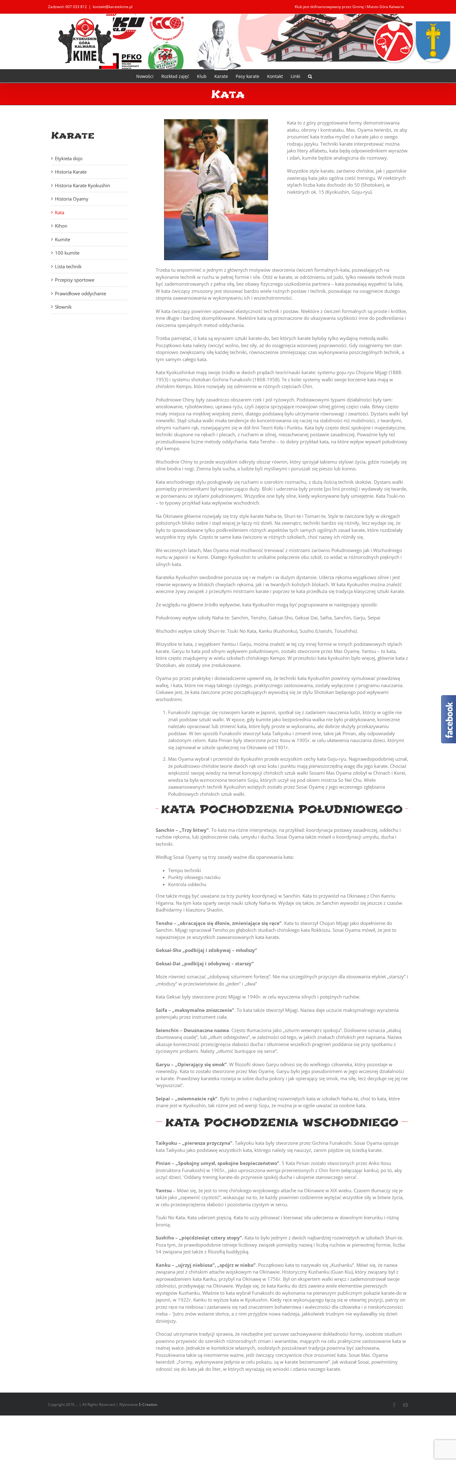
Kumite (62, 239)
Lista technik (68, 266)
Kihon (61, 226)
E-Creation (148, 1404)
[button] (310, 76)
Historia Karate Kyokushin (82, 185)
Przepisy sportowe (74, 280)
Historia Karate (71, 172)
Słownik (63, 307)
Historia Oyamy (71, 199)
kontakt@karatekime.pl (112, 6)
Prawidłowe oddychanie (80, 293)
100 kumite (67, 253)
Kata (59, 212)
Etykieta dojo (69, 158)
